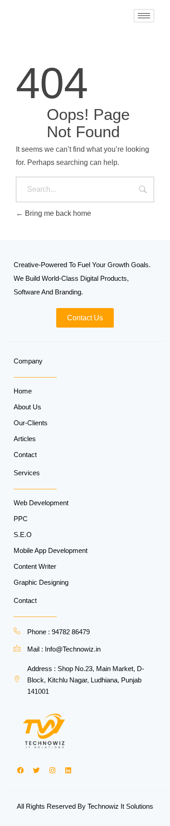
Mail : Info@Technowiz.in (64, 649)
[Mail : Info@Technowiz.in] (17, 648)
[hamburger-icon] (144, 15)
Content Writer (35, 566)
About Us (27, 407)
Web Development (41, 503)
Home (23, 391)
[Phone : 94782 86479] (17, 630)
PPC (21, 518)
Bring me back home (57, 213)
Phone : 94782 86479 (58, 632)
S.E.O (23, 534)
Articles (25, 439)
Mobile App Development (50, 550)
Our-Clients (31, 423)
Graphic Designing (41, 582)
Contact (25, 454)
